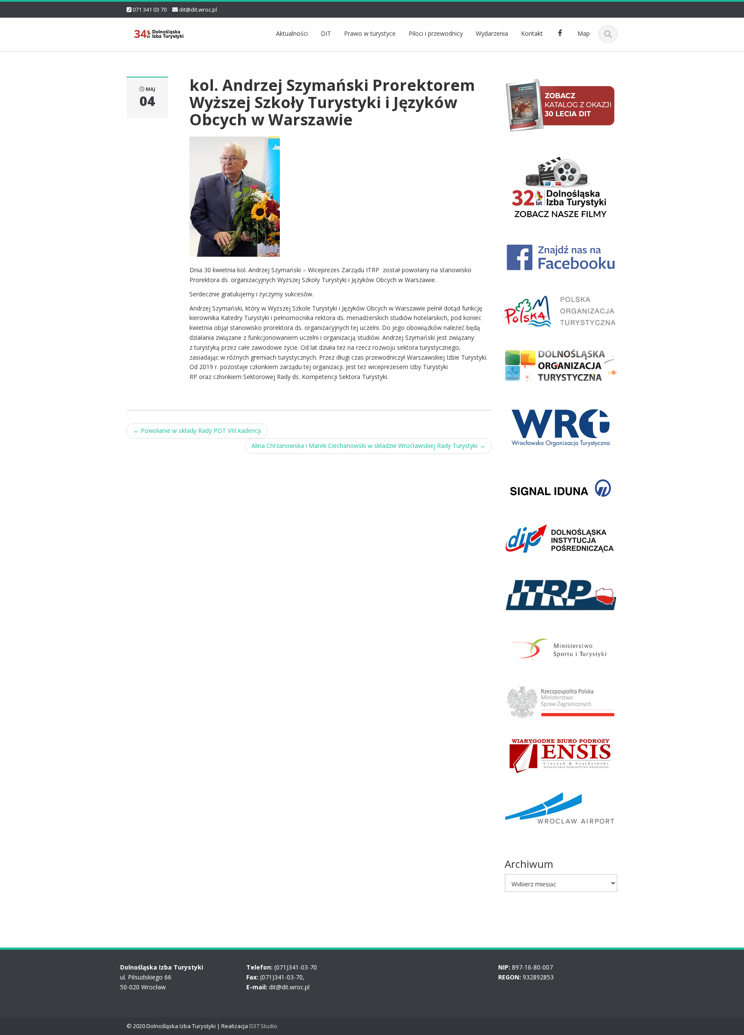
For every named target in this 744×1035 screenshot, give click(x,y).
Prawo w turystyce (370, 33)
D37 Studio (263, 1026)
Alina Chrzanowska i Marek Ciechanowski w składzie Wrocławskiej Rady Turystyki (368, 445)
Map (583, 33)
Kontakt (532, 33)
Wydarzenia (492, 33)
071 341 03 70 (150, 9)
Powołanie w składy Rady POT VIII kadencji (197, 430)
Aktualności (292, 33)
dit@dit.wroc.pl (198, 9)
